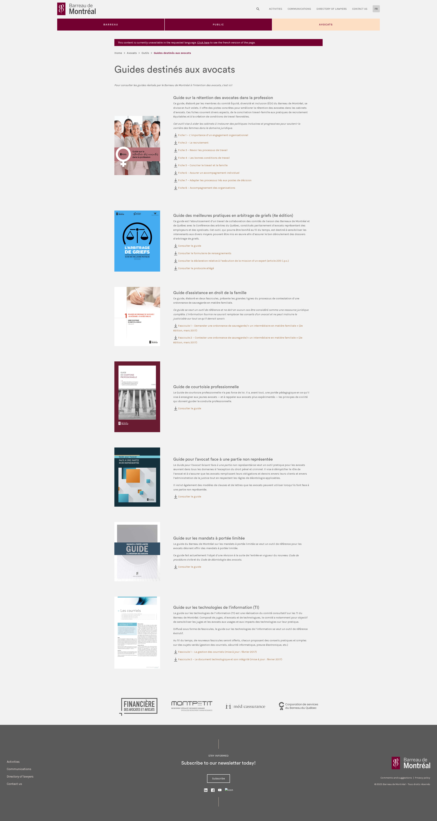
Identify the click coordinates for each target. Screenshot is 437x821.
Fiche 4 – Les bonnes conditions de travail (204, 157)
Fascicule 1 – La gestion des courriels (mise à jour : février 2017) (217, 651)
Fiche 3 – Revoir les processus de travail (203, 150)
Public (218, 24)
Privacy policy (422, 777)
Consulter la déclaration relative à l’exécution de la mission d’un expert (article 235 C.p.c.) (233, 260)
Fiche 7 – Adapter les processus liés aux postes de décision (214, 180)
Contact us (359, 8)
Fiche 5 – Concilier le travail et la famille (203, 165)
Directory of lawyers (331, 8)
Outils (145, 53)
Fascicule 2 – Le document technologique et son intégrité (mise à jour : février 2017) (230, 659)
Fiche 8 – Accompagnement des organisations (206, 187)
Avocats (326, 24)
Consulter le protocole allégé (196, 268)
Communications (299, 8)
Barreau (110, 24)
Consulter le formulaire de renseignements (204, 253)
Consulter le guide (189, 245)
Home (118, 53)
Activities (275, 8)
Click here (203, 42)
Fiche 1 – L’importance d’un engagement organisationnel (213, 135)
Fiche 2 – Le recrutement (193, 142)
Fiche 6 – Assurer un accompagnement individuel (208, 172)
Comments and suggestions (396, 777)
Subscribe (218, 778)
